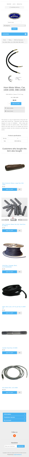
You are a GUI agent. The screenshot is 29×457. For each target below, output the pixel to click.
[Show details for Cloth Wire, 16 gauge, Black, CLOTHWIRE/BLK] (14, 251)
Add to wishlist (10, 108)
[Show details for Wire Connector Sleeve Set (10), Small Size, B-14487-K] (14, 209)
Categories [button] (6, 34)
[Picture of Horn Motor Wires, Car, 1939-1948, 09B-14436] (10, 78)
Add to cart (16, 103)
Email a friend (10, 111)
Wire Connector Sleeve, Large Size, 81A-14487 (13, 184)
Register (9, 4)
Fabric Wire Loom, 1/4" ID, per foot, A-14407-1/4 (14, 307)
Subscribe (21, 446)
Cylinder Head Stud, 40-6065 (9, 348)
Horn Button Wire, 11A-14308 (10, 387)
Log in (14, 4)
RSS (14, 435)
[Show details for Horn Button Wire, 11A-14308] (14, 373)
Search (14, 28)
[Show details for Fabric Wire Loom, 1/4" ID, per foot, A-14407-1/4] (14, 292)
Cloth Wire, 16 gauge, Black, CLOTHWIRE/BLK (9, 266)
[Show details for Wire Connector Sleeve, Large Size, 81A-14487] (14, 168)
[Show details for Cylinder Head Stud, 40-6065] (14, 333)
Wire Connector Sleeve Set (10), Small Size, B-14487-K (14, 225)
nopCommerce (18, 454)
